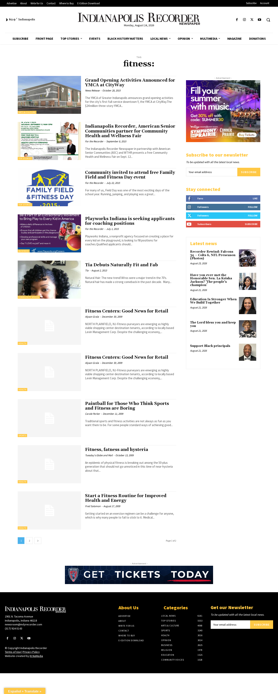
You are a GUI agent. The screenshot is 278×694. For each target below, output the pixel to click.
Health (22, 343)
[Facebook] (237, 20)
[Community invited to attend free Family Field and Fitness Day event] (49, 187)
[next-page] (37, 540)
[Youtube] (259, 20)
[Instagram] (244, 20)
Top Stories (25, 158)
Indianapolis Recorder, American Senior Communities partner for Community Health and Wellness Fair (130, 131)
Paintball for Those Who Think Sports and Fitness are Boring (127, 406)
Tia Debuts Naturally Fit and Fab (121, 265)
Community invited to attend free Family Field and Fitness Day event (130, 175)
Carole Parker (92, 414)
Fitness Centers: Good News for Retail (126, 311)
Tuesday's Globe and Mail (99, 455)
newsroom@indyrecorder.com (23, 624)
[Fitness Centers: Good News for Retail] (49, 326)
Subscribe (249, 172)
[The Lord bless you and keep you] (247, 329)
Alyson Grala (92, 316)
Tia (87, 270)
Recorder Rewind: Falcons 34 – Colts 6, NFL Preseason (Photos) (212, 255)
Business (24, 251)
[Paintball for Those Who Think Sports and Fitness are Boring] (49, 418)
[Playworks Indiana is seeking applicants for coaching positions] (49, 233)
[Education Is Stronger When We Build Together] (247, 305)
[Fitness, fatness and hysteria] (49, 464)
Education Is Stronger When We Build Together (213, 301)
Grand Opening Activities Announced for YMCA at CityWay (130, 83)
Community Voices (29, 297)
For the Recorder (94, 141)
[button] (268, 20)
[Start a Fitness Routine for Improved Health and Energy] (49, 510)
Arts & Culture (27, 112)
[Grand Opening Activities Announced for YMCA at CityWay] (49, 95)
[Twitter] (252, 20)
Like (255, 198)
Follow (252, 206)
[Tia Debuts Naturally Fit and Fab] (49, 280)
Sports (22, 435)
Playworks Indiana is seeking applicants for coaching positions (130, 221)
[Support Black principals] (247, 352)
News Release (92, 90)
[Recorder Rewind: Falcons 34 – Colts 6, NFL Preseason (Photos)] (247, 258)
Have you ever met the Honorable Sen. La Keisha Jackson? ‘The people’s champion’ (211, 280)
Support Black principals (210, 346)
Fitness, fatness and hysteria (116, 449)
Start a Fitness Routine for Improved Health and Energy (125, 498)
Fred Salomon (93, 506)
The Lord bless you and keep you (213, 324)
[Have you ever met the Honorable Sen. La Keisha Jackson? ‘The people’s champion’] (247, 281)
